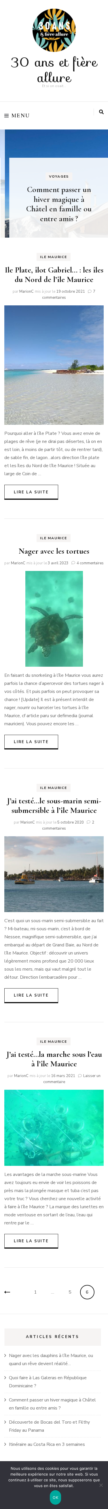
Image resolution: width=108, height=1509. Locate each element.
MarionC (26, 291)
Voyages (54, 176)
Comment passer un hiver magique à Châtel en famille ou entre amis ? (54, 204)
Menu (21, 115)
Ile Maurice (53, 257)
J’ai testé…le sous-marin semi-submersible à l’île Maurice (54, 805)
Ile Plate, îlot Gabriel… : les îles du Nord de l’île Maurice (54, 274)
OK (55, 1497)
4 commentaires (90, 563)
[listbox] (54, 183)
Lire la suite (31, 492)
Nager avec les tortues (54, 551)
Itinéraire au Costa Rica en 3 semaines (47, 1444)
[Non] (101, 1485)
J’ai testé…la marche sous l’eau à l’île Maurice (54, 1059)
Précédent (11, 1292)
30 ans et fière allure (54, 70)
